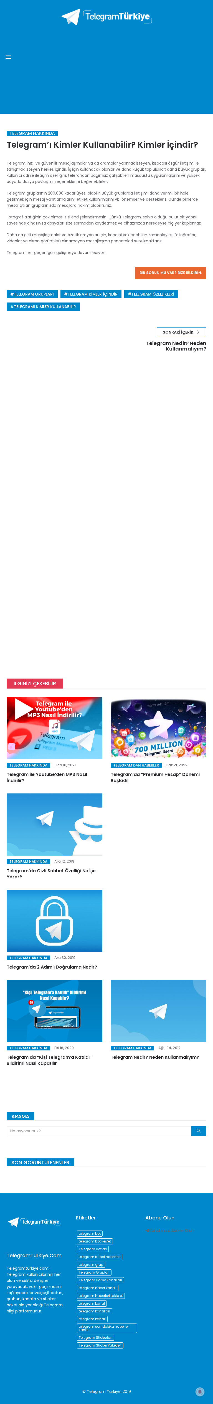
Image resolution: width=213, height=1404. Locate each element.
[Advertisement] (106, 66)
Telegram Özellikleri (152, 294)
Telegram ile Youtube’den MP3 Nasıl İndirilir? (47, 777)
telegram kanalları (94, 1311)
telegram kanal (92, 1303)
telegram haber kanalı (97, 1287)
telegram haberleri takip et (101, 1295)
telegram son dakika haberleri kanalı (104, 1328)
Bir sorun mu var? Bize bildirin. (171, 272)
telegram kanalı (92, 1319)
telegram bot (90, 1233)
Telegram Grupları (34, 294)
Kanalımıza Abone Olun (171, 1230)
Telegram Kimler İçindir (93, 294)
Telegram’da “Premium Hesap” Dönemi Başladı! (155, 777)
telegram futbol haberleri (99, 1256)
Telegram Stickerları (95, 1337)
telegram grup (91, 1264)
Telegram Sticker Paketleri (100, 1345)
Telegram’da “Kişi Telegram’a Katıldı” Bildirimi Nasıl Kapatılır (49, 1060)
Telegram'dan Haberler (136, 765)
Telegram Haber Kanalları (100, 1280)
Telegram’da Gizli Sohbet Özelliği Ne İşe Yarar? (51, 874)
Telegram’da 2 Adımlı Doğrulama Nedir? (52, 967)
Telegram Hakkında (32, 133)
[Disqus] (106, 441)
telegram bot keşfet (95, 1241)
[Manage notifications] (200, 1391)
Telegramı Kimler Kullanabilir (45, 306)
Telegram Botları (93, 1249)
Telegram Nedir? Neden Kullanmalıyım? (155, 1057)
